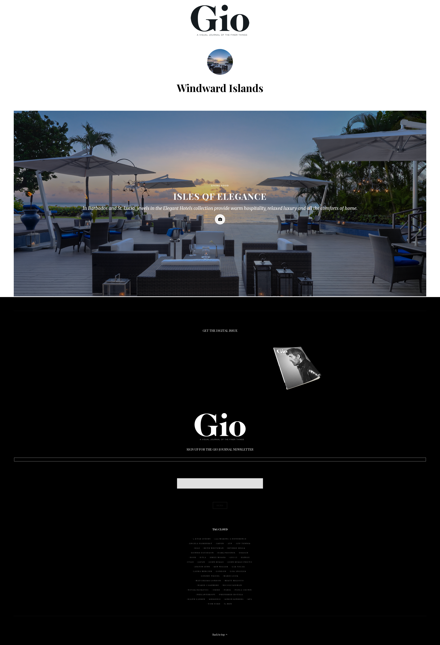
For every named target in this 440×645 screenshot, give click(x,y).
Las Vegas (238, 566)
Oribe (216, 590)
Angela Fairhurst (200, 543)
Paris (227, 590)
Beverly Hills (236, 548)
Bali (197, 548)
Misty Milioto (234, 580)
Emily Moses (218, 557)
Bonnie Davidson (202, 552)
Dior (193, 557)
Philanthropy (206, 594)
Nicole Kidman (232, 585)
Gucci (233, 557)
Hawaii (245, 557)
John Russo (216, 562)
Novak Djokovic (198, 590)
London (221, 571)
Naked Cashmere (208, 585)
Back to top (218, 634)
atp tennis (243, 543)
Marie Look (231, 576)
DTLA (203, 557)
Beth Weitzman (214, 548)
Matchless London (208, 580)
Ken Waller (221, 566)
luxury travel (210, 576)
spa (250, 599)
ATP (230, 543)
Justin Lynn (202, 566)
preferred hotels (231, 594)
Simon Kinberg (234, 599)
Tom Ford (214, 604)
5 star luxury (202, 539)
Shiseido (215, 599)
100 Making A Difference (230, 539)
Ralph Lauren (196, 599)
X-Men (228, 604)
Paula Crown (243, 590)
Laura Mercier (203, 571)
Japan (201, 562)
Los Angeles (238, 571)
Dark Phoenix (226, 552)
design (243, 552)
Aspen (220, 543)
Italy (190, 562)
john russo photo (240, 562)
